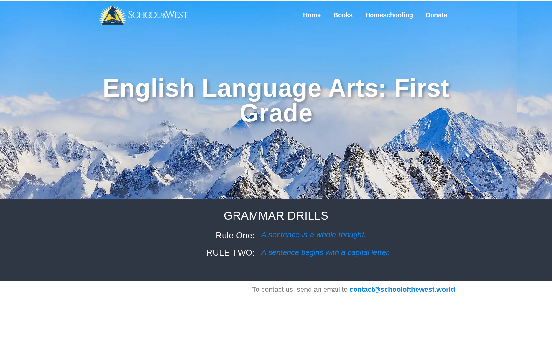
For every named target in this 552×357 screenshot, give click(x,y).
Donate (436, 15)
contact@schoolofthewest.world (402, 289)
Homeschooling (389, 15)
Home (312, 15)
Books (343, 15)
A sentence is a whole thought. (313, 234)
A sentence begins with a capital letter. (325, 252)
